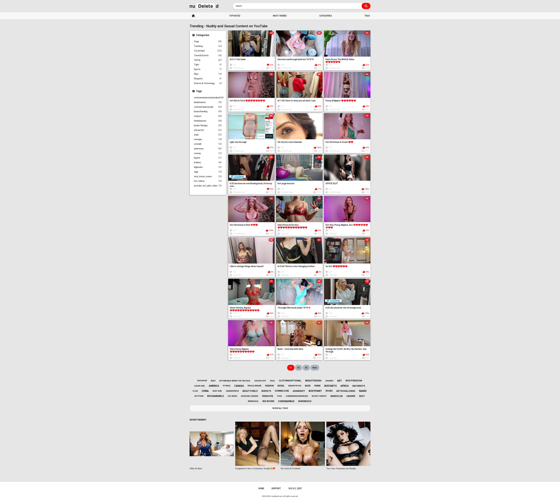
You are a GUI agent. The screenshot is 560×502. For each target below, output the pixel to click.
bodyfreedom (354, 380)
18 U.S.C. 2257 (295, 488)
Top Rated (234, 16)
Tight (208, 64)
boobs (329, 391)
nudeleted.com (277, 496)
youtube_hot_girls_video (208, 185)
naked (363, 391)
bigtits (208, 158)
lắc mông (232, 396)
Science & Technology (208, 83)
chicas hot (208, 130)
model (281, 386)
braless (208, 162)
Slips (208, 74)
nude (307, 386)
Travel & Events (208, 55)
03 (306, 368)
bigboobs (208, 167)
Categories (325, 16)
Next (315, 368)
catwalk (208, 144)
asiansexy (208, 148)
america (214, 385)
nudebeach (304, 401)
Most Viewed (280, 16)
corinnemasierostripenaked (208, 97)
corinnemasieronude (208, 107)
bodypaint (315, 391)
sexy (362, 396)
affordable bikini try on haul (235, 381)
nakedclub (336, 396)
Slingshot (208, 78)
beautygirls (250, 391)
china (205, 391)
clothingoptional (290, 380)
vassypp (208, 139)
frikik (317, 386)
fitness (226, 386)
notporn (208, 116)
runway (208, 153)
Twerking (208, 46)
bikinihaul (253, 401)
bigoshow (202, 381)
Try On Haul (208, 51)
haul (272, 381)
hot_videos (208, 181)
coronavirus (286, 401)
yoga (208, 134)
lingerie (350, 396)
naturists (358, 386)
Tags (367, 16)
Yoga (208, 41)
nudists (266, 391)
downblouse (282, 391)
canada (239, 385)
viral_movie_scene (208, 176)
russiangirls (215, 396)
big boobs (268, 401)
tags (208, 172)
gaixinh (329, 381)
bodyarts (330, 385)
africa (345, 385)
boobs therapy (208, 125)
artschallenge (345, 391)
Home (193, 16)
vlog (195, 391)
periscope (267, 396)
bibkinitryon (294, 386)
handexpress (208, 121)
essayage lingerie (249, 396)
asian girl (199, 386)
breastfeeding (208, 111)
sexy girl (217, 391)
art (339, 380)
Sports (208, 69)
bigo (213, 381)
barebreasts (208, 102)
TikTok (208, 60)
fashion (269, 386)
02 (298, 368)
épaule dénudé (254, 386)
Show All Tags (280, 408)
